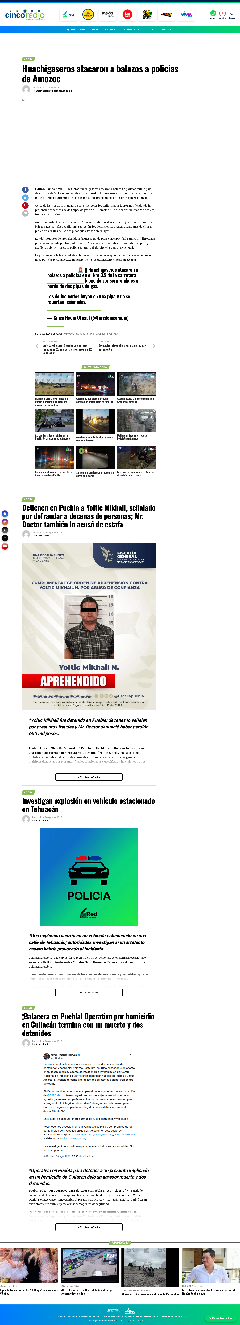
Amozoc (69, 334)
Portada (113, 334)
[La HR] (127, 14)
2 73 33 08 (134, 1320)
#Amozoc (55, 280)
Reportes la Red (222, 1318)
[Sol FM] (147, 14)
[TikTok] (5, 538)
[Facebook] (5, 513)
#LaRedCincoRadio (105, 301)
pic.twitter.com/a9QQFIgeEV (74, 307)
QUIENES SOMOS (76, 29)
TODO (95, 29)
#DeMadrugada (61, 269)
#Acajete (75, 280)
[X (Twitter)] (5, 530)
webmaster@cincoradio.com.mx (54, 90)
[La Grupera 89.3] (88, 14)
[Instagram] (5, 522)
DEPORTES (167, 29)
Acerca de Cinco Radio (171, 1317)
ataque (81, 334)
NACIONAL (110, 29)
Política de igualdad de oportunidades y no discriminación (130, 1317)
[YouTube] (5, 546)
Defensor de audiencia (90, 1317)
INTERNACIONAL (132, 29)
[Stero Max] (166, 14)
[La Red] (69, 14)
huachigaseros (96, 334)
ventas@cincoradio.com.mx (102, 1320)
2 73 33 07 (122, 1320)
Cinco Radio (42, 535)
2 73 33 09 (146, 1320)
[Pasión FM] (108, 14)
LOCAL (151, 29)
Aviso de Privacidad (67, 1317)
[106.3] (186, 14)
